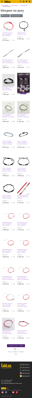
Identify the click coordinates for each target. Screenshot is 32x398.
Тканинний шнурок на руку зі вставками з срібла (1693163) (7, 34)
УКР (4, 388)
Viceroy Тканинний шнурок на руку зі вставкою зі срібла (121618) (6, 197)
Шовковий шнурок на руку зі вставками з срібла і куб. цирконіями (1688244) (23, 278)
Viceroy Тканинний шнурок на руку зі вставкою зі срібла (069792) (6, 170)
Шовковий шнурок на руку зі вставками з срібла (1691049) (7, 305)
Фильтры (6, 15)
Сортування (17, 15)
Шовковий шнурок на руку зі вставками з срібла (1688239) (22, 224)
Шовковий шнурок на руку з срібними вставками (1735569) (22, 305)
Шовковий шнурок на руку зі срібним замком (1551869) (22, 197)
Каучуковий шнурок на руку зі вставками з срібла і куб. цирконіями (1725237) (8, 62)
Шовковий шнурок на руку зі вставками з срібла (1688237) (7, 224)
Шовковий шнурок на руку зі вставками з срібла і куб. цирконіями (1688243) (8, 278)
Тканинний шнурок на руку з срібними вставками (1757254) (22, 332)
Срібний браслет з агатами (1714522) (21, 33)
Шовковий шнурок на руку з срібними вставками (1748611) (7, 332)
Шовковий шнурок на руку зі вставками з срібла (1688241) (7, 251)
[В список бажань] (12, 40)
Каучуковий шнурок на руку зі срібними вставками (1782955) (7, 88)
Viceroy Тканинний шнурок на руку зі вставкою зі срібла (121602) (21, 170)
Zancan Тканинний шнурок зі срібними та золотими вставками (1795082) (22, 143)
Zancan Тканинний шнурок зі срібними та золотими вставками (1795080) (7, 143)
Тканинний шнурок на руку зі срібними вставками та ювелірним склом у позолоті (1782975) (23, 116)
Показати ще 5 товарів (16, 345)
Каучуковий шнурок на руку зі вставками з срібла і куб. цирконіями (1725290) (23, 62)
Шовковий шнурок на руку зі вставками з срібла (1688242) (22, 251)
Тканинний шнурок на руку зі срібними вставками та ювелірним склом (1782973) (8, 116)
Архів (16, 354)
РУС (7, 388)
